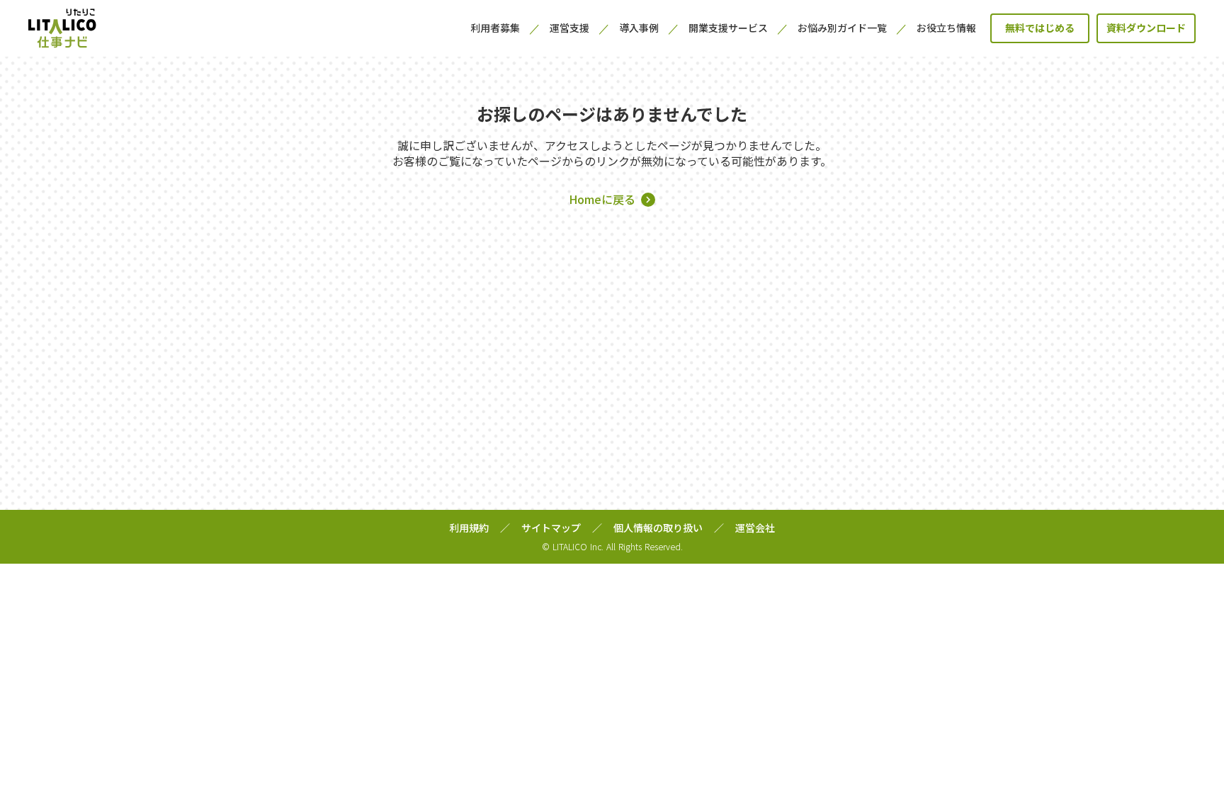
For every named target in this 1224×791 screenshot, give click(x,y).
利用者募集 (495, 28)
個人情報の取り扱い (658, 528)
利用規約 (469, 528)
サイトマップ (551, 528)
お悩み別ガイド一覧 (842, 28)
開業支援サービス (728, 28)
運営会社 (755, 528)
